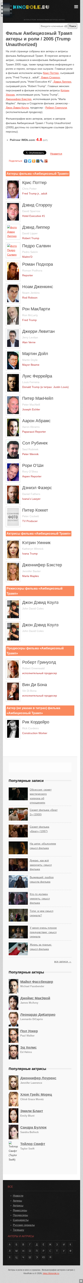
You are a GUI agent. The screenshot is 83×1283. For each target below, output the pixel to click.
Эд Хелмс (28, 1047)
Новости (18, 1195)
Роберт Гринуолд (56, 107)
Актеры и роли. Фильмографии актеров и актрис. (44, 20)
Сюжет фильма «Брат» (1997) (39, 829)
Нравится (56, 153)
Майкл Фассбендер (36, 982)
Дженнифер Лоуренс (38, 1078)
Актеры (17, 1200)
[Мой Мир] (38, 160)
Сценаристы (21, 1219)
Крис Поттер (51, 72)
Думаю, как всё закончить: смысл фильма (41, 865)
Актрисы (18, 1205)
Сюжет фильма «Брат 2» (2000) (44, 812)
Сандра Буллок (33, 1127)
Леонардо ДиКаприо (37, 1015)
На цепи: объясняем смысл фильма (43, 845)
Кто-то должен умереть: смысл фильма (40, 898)
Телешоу (18, 1229)
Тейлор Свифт (32, 1144)
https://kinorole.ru (51, 1273)
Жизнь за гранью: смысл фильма (41, 946)
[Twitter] (30, 160)
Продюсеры (20, 1215)
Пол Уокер (29, 1031)
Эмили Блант (31, 1111)
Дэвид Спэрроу (50, 77)
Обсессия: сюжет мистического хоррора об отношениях (41, 796)
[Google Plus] (46, 160)
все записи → (62, 961)
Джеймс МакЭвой (35, 998)
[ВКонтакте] (26, 160)
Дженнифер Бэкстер (18, 99)
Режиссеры (20, 1210)
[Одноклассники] (34, 160)
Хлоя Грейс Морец (36, 1094)
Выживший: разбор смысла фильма (42, 879)
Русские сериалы (24, 1225)
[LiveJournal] (42, 160)
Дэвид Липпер (62, 81)
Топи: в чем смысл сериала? (41, 913)
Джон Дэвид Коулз (17, 107)
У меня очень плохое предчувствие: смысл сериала (43, 932)
